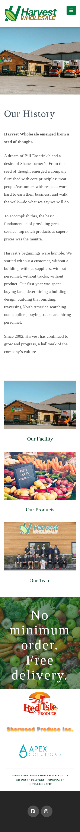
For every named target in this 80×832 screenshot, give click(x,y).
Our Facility (40, 439)
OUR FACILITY (50, 775)
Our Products (40, 509)
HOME (16, 775)
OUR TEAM (30, 775)
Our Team (40, 580)
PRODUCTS (55, 779)
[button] (71, 10)
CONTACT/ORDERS (40, 784)
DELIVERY (38, 779)
